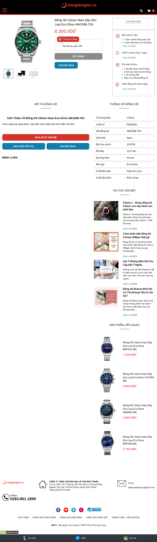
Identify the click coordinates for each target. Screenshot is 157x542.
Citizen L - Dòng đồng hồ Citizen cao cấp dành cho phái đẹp (137, 206)
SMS (83, 538)
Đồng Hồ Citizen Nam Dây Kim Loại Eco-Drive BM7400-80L (137, 440)
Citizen (130, 117)
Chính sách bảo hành (44, 517)
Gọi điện (32, 538)
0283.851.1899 (23, 499)
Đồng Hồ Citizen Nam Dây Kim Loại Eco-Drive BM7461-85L (137, 346)
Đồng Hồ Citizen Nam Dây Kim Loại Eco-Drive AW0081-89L (137, 409)
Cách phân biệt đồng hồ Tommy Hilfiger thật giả (137, 235)
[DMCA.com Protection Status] (9, 533)
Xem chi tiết (128, 46)
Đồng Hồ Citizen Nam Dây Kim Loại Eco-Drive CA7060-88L (139, 377)
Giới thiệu (23, 517)
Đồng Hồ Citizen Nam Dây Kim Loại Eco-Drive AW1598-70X (75, 22)
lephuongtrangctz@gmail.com (141, 487)
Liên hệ (132, 538)
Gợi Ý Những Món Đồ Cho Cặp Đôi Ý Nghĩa (138, 263)
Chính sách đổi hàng (70, 517)
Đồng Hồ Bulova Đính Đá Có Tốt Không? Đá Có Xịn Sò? (138, 292)
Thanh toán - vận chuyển (125, 517)
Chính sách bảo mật (97, 517)
